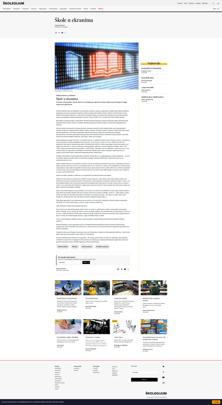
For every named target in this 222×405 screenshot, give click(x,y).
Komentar (16, 9)
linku (70, 160)
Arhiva (100, 9)
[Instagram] (163, 385)
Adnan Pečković (60, 25)
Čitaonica (191, 3)
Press (185, 3)
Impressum (96, 372)
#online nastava (102, 247)
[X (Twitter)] (163, 374)
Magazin (198, 3)
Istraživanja (53, 9)
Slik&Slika (205, 3)
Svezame (76, 368)
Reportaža (42, 9)
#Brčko (75, 247)
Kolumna (26, 9)
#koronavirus (87, 247)
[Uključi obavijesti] (219, 3)
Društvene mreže (75, 9)
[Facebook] (163, 368)
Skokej (76, 370)
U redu (216, 402)
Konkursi (180, 3)
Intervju (34, 9)
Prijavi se (86, 262)
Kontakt (95, 370)
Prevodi (93, 9)
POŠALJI (144, 379)
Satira (86, 9)
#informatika (63, 247)
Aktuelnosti (6, 9)
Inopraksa (63, 9)
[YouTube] (163, 379)
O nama (95, 368)
